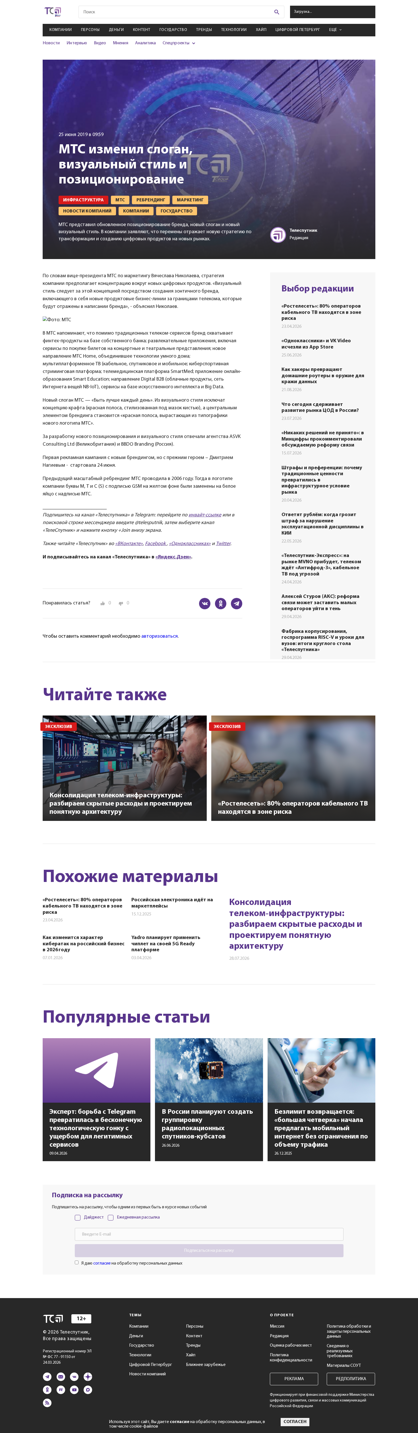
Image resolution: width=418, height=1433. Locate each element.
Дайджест (94, 1217)
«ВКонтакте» (129, 543)
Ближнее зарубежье (205, 1365)
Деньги (116, 30)
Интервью (77, 43)
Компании (60, 30)
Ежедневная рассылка (138, 1217)
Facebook (156, 543)
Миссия (277, 1326)
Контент (141, 30)
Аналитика (145, 43)
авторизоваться (159, 636)
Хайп (261, 30)
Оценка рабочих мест (291, 1345)
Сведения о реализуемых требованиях (340, 1351)
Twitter (223, 543)
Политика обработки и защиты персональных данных (349, 1331)
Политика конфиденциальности (291, 1358)
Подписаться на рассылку (209, 1250)
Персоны (90, 30)
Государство (173, 30)
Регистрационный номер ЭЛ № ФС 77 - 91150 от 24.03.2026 (67, 1357)
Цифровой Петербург (298, 30)
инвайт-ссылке (205, 515)
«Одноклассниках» (190, 543)
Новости (51, 43)
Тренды (204, 30)
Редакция (279, 1336)
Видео (100, 43)
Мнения (120, 43)
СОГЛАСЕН (295, 1422)
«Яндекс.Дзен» (173, 557)
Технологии (234, 30)
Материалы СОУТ (344, 1365)
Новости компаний (147, 1374)
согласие (102, 1263)
